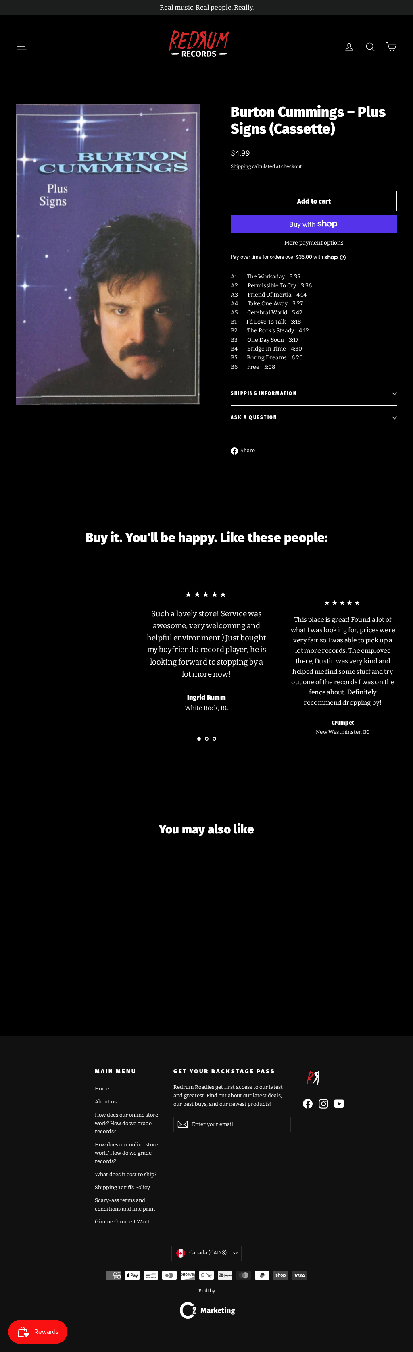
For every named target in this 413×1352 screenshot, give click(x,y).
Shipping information (264, 393)
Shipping (241, 166)
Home (102, 1089)
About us (106, 1102)
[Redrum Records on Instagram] (323, 1104)
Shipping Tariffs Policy (122, 1187)
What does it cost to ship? (125, 1174)
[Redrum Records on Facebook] (308, 1104)
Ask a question (254, 417)
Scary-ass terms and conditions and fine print (125, 1204)
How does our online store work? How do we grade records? (126, 1123)
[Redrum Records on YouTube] (339, 1104)
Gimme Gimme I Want (122, 1222)
